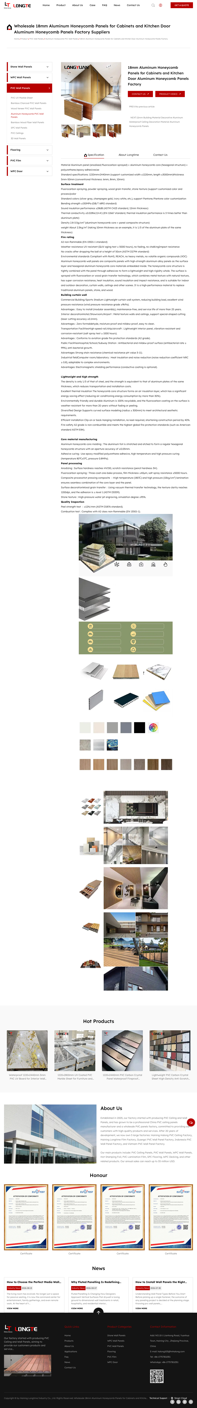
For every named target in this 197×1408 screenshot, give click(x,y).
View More (12, 1308)
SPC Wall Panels (19, 127)
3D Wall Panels (18, 138)
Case (92, 5)
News (117, 5)
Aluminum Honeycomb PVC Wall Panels (61, 39)
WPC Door (16, 171)
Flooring (15, 149)
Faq (66, 1356)
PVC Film (15, 160)
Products (68, 1340)
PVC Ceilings (17, 133)
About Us (77, 5)
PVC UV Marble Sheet (22, 97)
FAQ (104, 5)
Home (46, 5)
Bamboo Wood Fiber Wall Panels (27, 122)
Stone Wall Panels (66, 9)
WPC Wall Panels (20, 77)
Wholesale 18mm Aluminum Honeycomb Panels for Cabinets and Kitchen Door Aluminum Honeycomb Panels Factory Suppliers (111, 1398)
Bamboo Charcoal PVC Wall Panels (28, 103)
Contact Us (133, 5)
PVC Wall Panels (36, 39)
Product (61, 5)
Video (82, 9)
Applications (70, 1351)
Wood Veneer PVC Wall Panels (26, 108)
